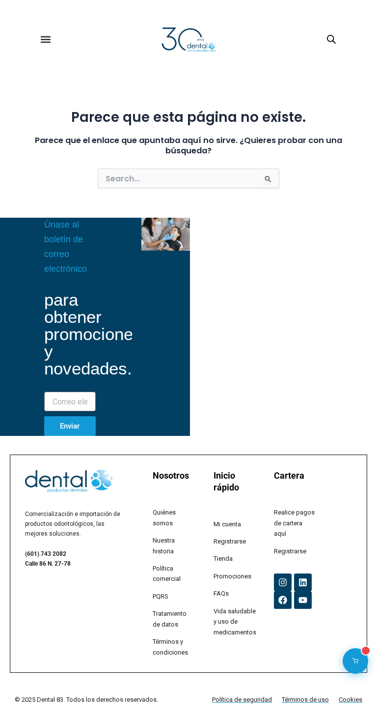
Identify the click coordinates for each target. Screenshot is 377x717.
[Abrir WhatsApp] (352, 692)
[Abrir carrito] (355, 661)
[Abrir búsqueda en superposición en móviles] (331, 39)
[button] (45, 39)
